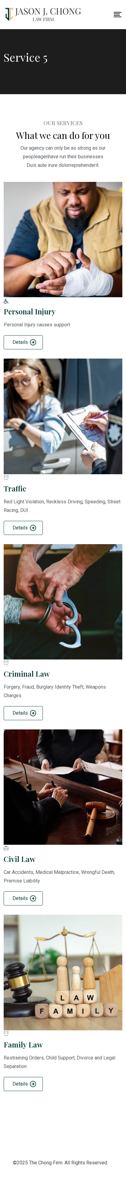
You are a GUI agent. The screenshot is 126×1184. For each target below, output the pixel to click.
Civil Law (19, 859)
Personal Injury (30, 311)
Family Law (23, 1044)
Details (20, 342)
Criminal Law (27, 673)
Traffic (15, 488)
